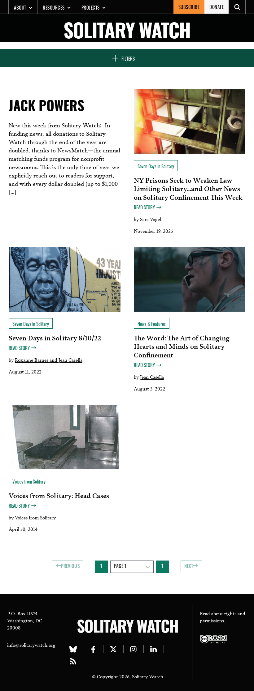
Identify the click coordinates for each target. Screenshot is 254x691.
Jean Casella (152, 376)
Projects (90, 7)
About (20, 7)
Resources (54, 7)
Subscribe (189, 6)
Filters (128, 58)
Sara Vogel (150, 219)
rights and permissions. (222, 616)
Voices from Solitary (35, 517)
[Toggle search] (237, 7)
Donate (216, 6)
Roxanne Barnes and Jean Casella (48, 359)
